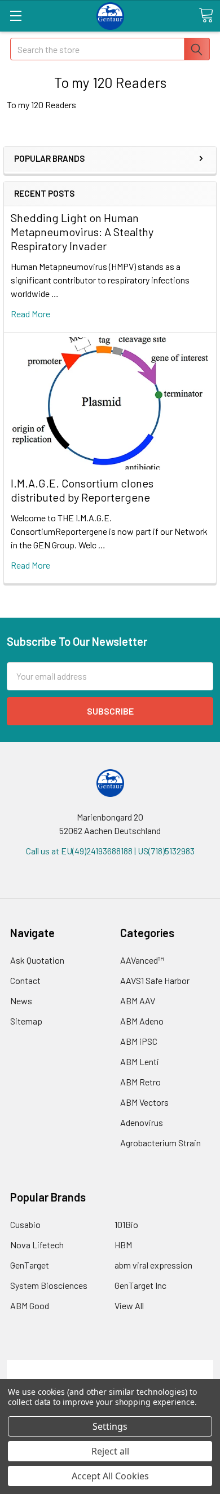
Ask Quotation (37, 960)
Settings (110, 1426)
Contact (25, 980)
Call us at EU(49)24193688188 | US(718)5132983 (110, 850)
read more (30, 313)
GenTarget (29, 1265)
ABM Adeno (142, 1021)
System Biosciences (48, 1285)
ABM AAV (137, 1000)
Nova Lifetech (37, 1244)
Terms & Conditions (110, 1366)
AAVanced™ (142, 960)
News (21, 1000)
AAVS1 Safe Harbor (155, 980)
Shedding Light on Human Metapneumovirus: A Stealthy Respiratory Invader (82, 231)
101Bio (126, 1224)
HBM (123, 1244)
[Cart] (206, 15)
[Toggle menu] (15, 15)
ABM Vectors (144, 1102)
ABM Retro (140, 1081)
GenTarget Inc (140, 1285)
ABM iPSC (138, 1041)
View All (129, 1305)
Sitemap (26, 1021)
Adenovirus (141, 1122)
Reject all (110, 1451)
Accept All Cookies (110, 1476)
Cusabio (25, 1224)
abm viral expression (153, 1265)
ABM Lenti (139, 1061)
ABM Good (29, 1305)
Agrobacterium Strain (160, 1142)
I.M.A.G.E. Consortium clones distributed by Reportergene (82, 490)
